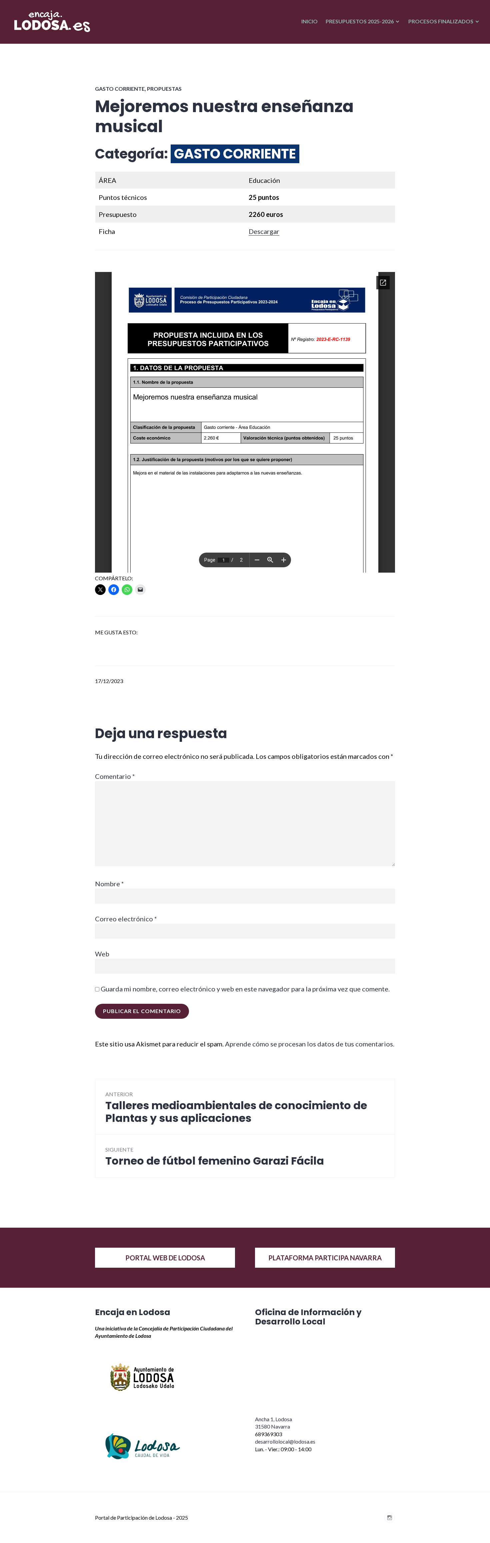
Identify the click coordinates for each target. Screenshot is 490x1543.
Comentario (115, 776)
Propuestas (164, 88)
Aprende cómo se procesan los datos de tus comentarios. (309, 1044)
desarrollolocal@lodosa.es (285, 1441)
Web (102, 954)
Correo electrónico (126, 919)
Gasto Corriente (120, 88)
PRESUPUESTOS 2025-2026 (360, 21)
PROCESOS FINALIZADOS (440, 21)
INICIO (309, 21)
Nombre (109, 884)
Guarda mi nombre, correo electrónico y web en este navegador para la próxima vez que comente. (245, 989)
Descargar (264, 231)
